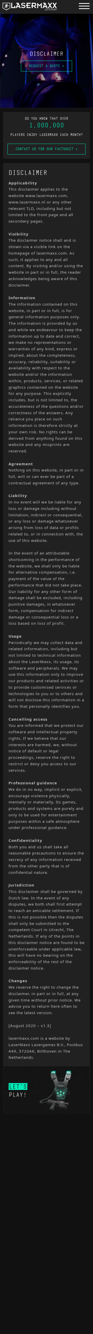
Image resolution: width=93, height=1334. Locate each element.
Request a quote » (46, 66)
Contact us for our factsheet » (47, 149)
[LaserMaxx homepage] (29, 6)
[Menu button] (84, 6)
